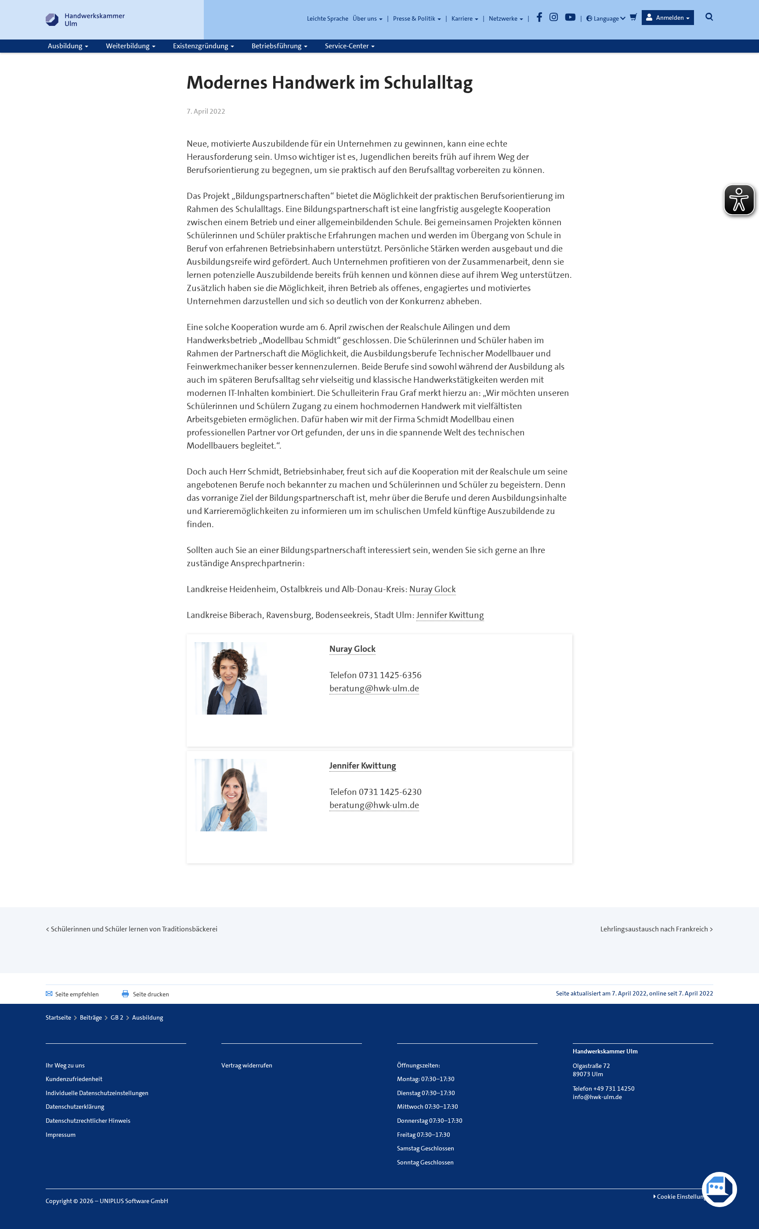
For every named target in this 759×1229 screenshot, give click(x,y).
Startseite (58, 1017)
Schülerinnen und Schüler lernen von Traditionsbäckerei (134, 929)
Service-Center (347, 45)
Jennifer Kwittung (450, 615)
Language (606, 18)
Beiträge (91, 1017)
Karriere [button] (463, 18)
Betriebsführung (277, 45)
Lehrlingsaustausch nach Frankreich (654, 929)
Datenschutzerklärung (75, 1106)
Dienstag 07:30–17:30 (426, 1093)
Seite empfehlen (77, 994)
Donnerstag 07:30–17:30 (430, 1121)
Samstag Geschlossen (425, 1148)
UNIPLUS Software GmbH (134, 1201)
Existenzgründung (201, 45)
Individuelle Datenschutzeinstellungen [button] (97, 1093)
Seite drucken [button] (151, 994)
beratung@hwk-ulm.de (374, 688)
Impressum (61, 1135)
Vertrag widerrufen (246, 1065)
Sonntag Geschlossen (425, 1162)
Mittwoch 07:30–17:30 (427, 1106)
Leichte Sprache (327, 18)
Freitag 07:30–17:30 (423, 1135)
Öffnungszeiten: (418, 1065)
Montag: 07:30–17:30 (426, 1079)
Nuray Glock (432, 589)
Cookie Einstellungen (684, 1196)
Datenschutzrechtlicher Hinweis (88, 1121)
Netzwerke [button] (504, 18)
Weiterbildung (128, 45)
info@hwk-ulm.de (597, 1097)
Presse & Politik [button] (415, 18)
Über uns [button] (365, 18)
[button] (668, 17)
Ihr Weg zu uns (65, 1065)
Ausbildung (66, 45)
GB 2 (117, 1017)
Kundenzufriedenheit (74, 1079)
